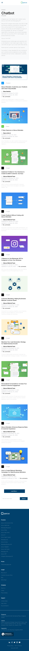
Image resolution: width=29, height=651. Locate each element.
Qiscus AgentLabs (5, 525)
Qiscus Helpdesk (5, 546)
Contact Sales (4, 601)
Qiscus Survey (4, 542)
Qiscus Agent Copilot (6, 537)
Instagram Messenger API (7, 556)
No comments (6, 96)
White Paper (4, 579)
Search (24, 498)
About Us (3, 588)
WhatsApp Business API (6, 544)
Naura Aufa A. (7, 133)
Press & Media (4, 592)
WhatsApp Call (4, 539)
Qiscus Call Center (5, 549)
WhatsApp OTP (4, 551)
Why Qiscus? (4, 572)
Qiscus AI (3, 534)
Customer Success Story (6, 575)
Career (2, 590)
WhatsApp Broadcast (6, 527)
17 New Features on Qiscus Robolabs (12, 130)
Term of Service (18, 645)
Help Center (4, 603)
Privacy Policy (10, 645)
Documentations (5, 605)
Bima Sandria (6, 91)
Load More (14, 491)
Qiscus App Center (5, 532)
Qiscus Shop (4, 530)
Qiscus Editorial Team (9, 176)
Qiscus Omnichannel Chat (7, 523)
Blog (2, 577)
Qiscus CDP (3, 554)
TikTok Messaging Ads (6, 564)
